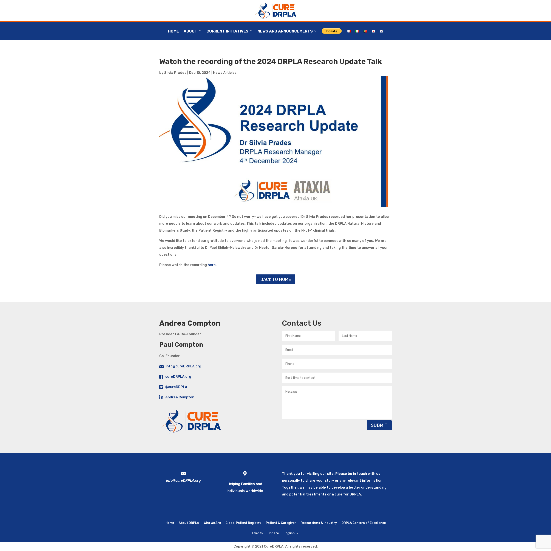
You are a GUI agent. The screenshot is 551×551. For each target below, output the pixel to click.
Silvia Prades (175, 73)
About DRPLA (189, 523)
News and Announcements (285, 31)
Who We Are (212, 523)
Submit (379, 425)
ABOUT (190, 31)
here (212, 265)
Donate (273, 533)
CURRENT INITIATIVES (227, 31)
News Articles (225, 73)
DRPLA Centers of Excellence (364, 523)
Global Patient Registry (243, 523)
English (289, 533)
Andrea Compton (179, 397)
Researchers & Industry (319, 523)
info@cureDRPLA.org (183, 366)
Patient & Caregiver (281, 523)
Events (257, 533)
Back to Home (275, 279)
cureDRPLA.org (178, 377)
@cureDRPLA (176, 387)
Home (173, 31)
